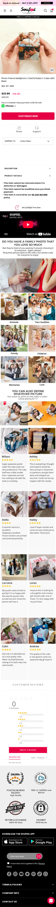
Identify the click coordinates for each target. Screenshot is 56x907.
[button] (4, 10)
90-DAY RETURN (39, 194)
